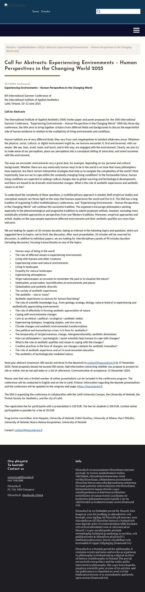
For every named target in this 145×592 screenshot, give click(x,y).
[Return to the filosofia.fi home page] (15, 5)
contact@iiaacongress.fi (101, 363)
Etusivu (11, 47)
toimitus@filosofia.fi (21, 477)
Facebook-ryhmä (32, 495)
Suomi (35, 11)
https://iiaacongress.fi (89, 386)
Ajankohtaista (26, 47)
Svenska (45, 11)
